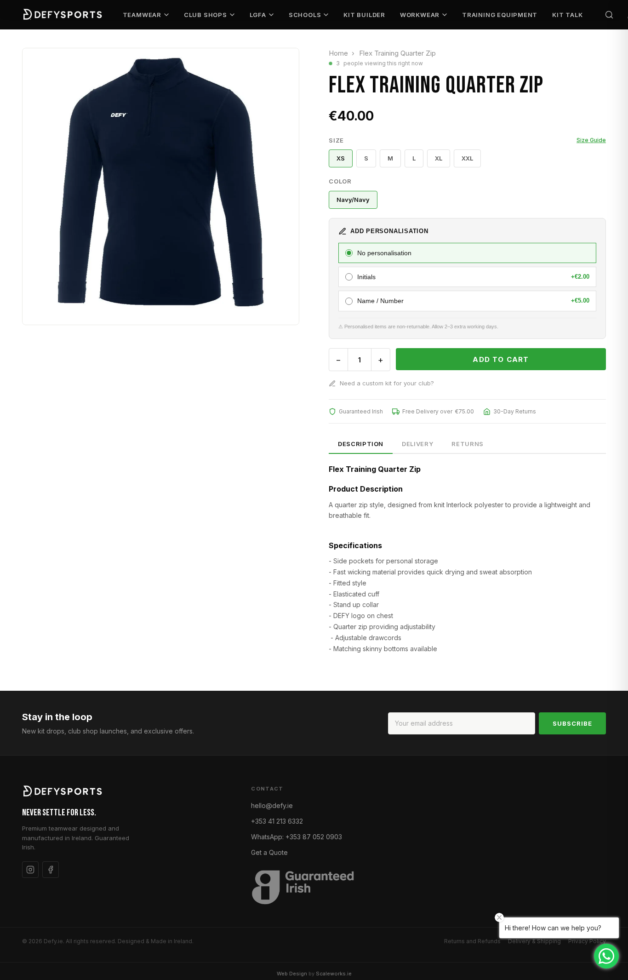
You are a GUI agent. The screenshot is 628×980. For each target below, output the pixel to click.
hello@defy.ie (272, 805)
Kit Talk (567, 14)
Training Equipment (499, 14)
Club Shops (205, 14)
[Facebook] (50, 869)
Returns (467, 443)
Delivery (417, 443)
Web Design (292, 973)
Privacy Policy (587, 941)
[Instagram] (30, 869)
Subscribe (572, 723)
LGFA (258, 14)
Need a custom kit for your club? (387, 383)
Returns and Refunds (472, 941)
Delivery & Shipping (534, 941)
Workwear (420, 14)
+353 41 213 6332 (277, 821)
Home (338, 53)
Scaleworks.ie (334, 973)
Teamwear (142, 14)
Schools (305, 14)
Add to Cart (501, 359)
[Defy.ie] (63, 14)
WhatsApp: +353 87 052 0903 (296, 837)
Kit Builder (364, 14)
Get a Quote (269, 852)
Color (340, 181)
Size (467, 140)
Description (360, 443)
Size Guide (591, 140)
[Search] (609, 15)
